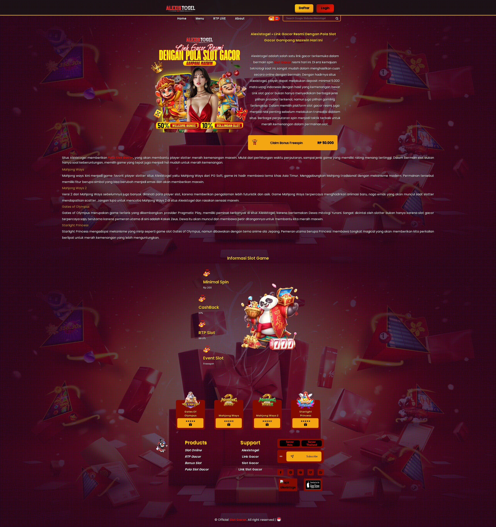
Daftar (304, 8)
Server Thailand (312, 443)
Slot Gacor (282, 62)
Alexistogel (250, 450)
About (240, 18)
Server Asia (290, 443)
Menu (200, 18)
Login (325, 8)
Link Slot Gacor (250, 469)
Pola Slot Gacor (120, 157)
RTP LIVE (219, 18)
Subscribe (312, 456)
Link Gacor (250, 456)
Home (181, 18)
